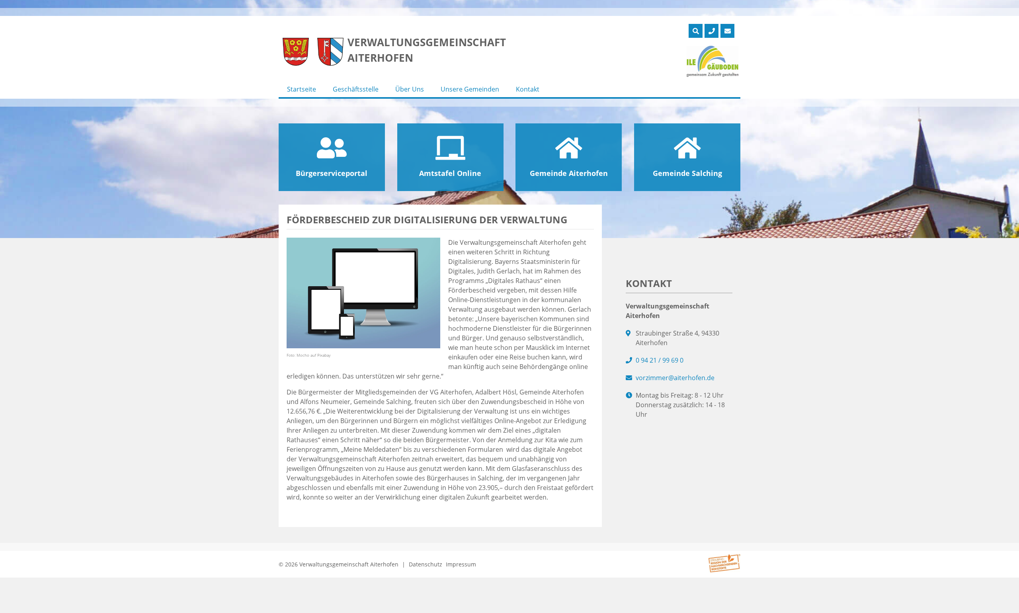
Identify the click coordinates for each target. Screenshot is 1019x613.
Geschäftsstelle (356, 89)
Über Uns (409, 89)
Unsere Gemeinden (470, 89)
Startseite (301, 89)
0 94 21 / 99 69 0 (659, 360)
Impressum (461, 564)
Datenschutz (425, 564)
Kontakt (527, 89)
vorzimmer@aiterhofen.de (675, 377)
